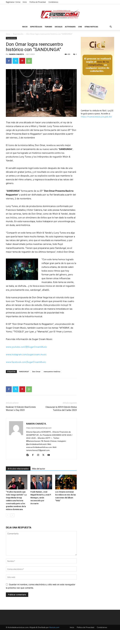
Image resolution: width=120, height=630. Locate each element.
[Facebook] (9, 61)
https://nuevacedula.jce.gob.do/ (96, 116)
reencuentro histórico (52, 371)
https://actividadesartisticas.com (39, 428)
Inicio (25, 2)
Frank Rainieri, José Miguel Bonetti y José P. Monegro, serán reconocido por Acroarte (40, 498)
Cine (80, 27)
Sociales (58, 27)
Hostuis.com (54, 627)
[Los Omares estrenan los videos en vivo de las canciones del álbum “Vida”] (66, 482)
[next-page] (12, 515)
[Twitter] (15, 61)
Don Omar (36, 371)
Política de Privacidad (38, 2)
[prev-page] (8, 515)
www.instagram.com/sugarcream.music (26, 354)
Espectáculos (36, 27)
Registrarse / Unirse (13, 2)
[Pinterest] (22, 61)
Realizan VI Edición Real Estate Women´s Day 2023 (21, 408)
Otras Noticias (91, 27)
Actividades (70, 27)
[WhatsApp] (29, 61)
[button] (110, 26)
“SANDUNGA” (24, 371)
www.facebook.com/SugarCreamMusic (26, 362)
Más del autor (38, 469)
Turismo (48, 27)
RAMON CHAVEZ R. (16, 54)
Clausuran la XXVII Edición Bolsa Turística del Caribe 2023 (61, 408)
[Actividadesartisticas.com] (60, 14)
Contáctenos (53, 2)
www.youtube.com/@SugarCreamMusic (26, 346)
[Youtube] (49, 455)
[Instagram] (39, 455)
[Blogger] (28, 455)
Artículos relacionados (18, 469)
